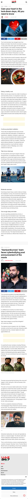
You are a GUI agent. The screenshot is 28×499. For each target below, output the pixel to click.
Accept (14, 488)
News (2, 468)
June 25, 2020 (13, 17)
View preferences (14, 495)
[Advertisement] (14, 119)
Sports (2, 472)
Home (2, 6)
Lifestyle (5, 6)
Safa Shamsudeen (9, 260)
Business (3, 474)
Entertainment (7, 247)
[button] (26, 476)
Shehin (6, 17)
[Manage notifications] (24, 495)
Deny (14, 492)
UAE (2, 466)
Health (9, 6)
